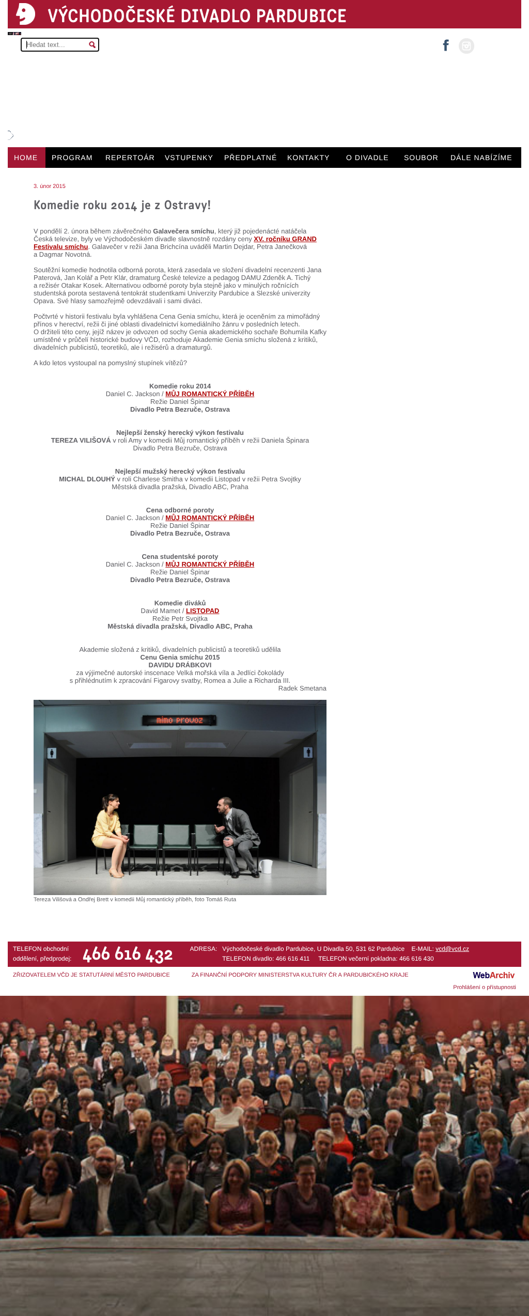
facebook (446, 42)
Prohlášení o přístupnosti (484, 987)
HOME (26, 157)
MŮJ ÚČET (497, 45)
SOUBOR (421, 157)
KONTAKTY (308, 157)
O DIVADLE (367, 157)
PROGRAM (72, 157)
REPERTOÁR (130, 157)
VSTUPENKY (189, 157)
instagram (466, 46)
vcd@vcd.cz (452, 948)
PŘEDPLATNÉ (250, 157)
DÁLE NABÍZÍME (481, 157)
